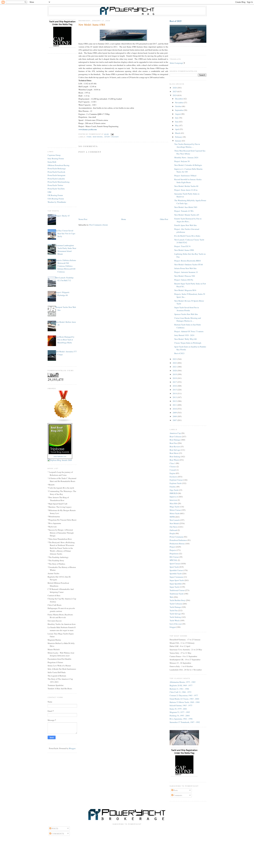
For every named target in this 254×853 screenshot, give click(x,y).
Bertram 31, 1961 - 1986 (179, 688)
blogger (173, 627)
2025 (175, 91)
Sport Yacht (174, 567)
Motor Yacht (175, 513)
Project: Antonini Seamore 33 (186, 272)
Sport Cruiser (111, 137)
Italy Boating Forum (56, 158)
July (177, 117)
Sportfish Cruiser (176, 570)
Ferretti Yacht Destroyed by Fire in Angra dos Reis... (188, 220)
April (177, 129)
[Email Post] (111, 134)
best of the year (176, 623)
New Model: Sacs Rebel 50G (185, 207)
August (178, 114)
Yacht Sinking (175, 617)
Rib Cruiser (174, 557)
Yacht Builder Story (177, 600)
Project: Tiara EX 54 (182, 246)
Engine (172, 473)
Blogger (72, 748)
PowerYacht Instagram (56, 175)
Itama (89, 137)
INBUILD (173, 493)
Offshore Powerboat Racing (58, 165)
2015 (175, 389)
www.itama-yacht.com (87, 129)
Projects (173, 550)
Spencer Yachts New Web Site (186, 314)
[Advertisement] (62, 101)
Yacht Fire (174, 610)
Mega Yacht (174, 506)
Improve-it (174, 496)
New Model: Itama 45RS (184, 250)
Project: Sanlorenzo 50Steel (185, 175)
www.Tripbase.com (60, 456)
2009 (175, 412)
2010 (175, 408)
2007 (175, 420)
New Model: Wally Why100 (185, 339)
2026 (175, 87)
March (178, 133)
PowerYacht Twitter (55, 185)
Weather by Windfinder (57, 202)
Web (171, 597)
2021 (175, 366)
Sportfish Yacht (176, 573)
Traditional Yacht (176, 593)
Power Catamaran (176, 536)
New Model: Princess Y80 (184, 276)
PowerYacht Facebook (56, 172)
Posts (175, 790)
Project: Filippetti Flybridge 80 (62, 294)
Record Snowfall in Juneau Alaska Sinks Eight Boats (188, 181)
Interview (173, 500)
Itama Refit (52, 162)
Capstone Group (54, 155)
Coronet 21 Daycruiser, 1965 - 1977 (184, 695)
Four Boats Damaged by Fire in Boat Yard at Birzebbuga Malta (64, 339)
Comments (177, 795)
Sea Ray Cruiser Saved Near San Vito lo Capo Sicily (65, 233)
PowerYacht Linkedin (56, 178)
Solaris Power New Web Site (185, 268)
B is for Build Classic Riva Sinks (187, 235)
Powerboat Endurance (178, 540)
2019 (175, 374)
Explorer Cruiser (176, 480)
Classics (173, 466)
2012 (175, 401)
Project (172, 546)
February (179, 137)
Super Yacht (174, 587)
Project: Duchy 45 (62, 215)
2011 (175, 405)
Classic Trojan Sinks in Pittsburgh (187, 343)
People (172, 533)
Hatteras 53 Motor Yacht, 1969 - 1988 (185, 702)
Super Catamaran (176, 577)
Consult (173, 470)
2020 (175, 370)
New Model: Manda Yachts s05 (186, 214)
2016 (175, 385)
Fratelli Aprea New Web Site (185, 225)
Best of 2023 (179, 353)
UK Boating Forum (55, 195)
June (177, 121)
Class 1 (172, 463)
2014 (175, 393)
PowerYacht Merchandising (59, 182)
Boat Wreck (174, 460)
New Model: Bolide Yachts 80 (186, 186)
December (179, 98)
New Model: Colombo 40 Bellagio (188, 165)
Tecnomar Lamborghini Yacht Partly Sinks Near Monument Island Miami (65, 249)
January (178, 140)
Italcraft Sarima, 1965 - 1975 (181, 705)
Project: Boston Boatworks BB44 (187, 260)
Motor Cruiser (175, 510)
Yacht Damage (175, 607)
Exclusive (174, 476)
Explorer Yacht (176, 483)
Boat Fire (173, 443)
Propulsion (174, 553)
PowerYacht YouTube (56, 188)
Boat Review (175, 446)
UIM (49, 192)
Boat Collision (175, 436)
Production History (177, 543)
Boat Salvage (175, 450)
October (178, 106)
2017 (175, 382)
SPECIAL (173, 560)
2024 (175, 95)
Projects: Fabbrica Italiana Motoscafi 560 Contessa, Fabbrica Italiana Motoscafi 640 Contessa (65, 266)
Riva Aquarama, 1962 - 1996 (181, 718)
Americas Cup (175, 433)
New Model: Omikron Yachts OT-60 (188, 264)
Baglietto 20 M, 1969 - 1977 (181, 685)
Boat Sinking (175, 456)
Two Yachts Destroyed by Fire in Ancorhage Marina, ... (187, 145)
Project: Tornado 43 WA (183, 211)
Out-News (173, 526)
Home (123, 219)
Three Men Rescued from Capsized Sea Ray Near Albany (189, 152)
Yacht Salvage (175, 613)
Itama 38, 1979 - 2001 (178, 708)
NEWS (172, 516)
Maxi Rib (173, 503)
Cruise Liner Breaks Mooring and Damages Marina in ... (187, 319)
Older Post (164, 219)
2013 (175, 397)
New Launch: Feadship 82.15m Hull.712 (64, 279)
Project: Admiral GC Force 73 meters (188, 331)
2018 (175, 378)
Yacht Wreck (175, 620)
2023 (175, 359)
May (177, 125)
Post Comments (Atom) (98, 224)
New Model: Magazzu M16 (185, 290)
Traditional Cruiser (177, 590)
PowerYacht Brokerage (57, 168)
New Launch (175, 520)
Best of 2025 (176, 21)
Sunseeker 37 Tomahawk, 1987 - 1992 (185, 722)
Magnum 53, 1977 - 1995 (180, 712)
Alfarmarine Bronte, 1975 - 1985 (182, 682)
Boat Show (174, 453)
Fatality (173, 486)
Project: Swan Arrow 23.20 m (185, 190)
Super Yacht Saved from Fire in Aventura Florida (186, 309)
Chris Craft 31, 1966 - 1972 (180, 692)
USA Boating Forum (56, 198)
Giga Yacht (174, 490)
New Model (98, 137)
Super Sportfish (176, 583)
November (179, 102)
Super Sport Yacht (177, 580)
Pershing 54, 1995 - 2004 (180, 715)
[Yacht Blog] (63, 421)
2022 (175, 363)
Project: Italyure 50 (182, 161)
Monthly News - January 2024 (186, 157)
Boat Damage (175, 439)
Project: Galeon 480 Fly (183, 279)
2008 (175, 416)
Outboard (173, 530)
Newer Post (82, 219)
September (179, 110)
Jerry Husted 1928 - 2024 (184, 335)
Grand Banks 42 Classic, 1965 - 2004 (184, 698)
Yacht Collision (176, 603)
